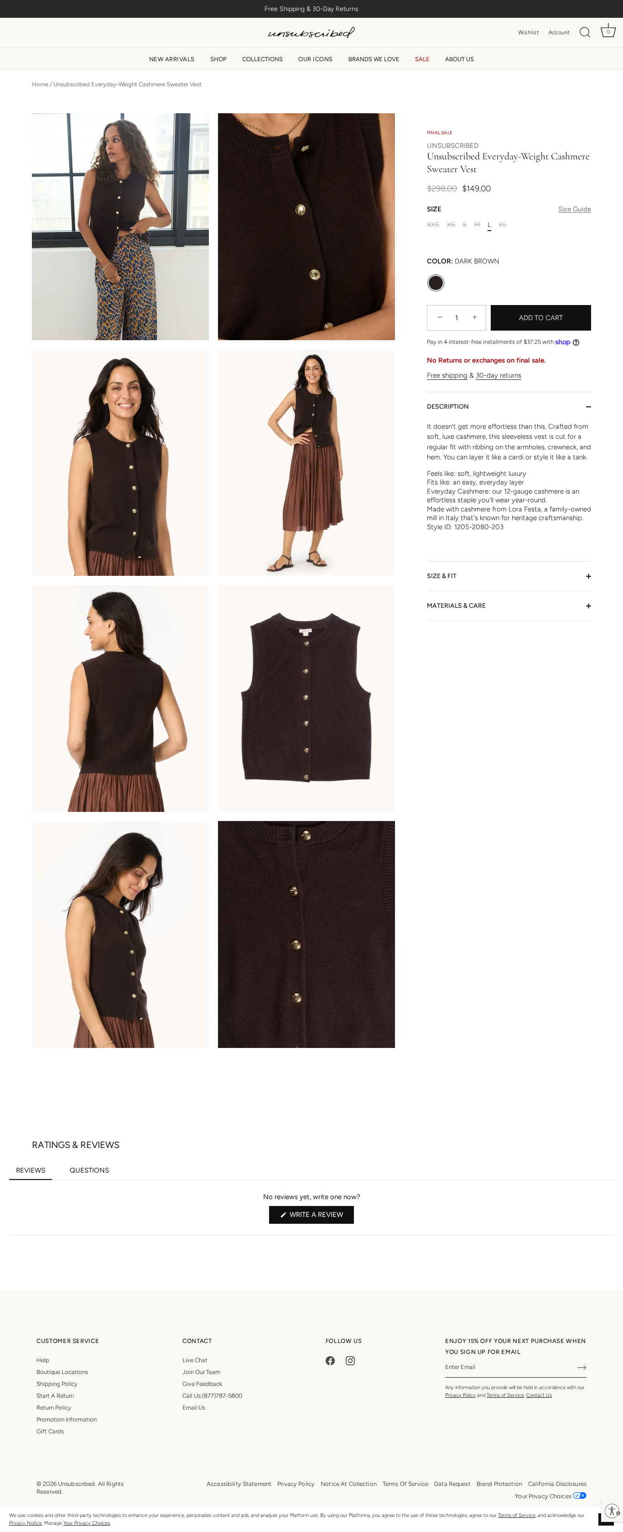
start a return (55, 1395)
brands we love (374, 59)
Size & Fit (442, 576)
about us (459, 59)
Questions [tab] (93, 1173)
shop (218, 59)
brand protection (499, 1483)
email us (193, 1407)
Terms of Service (516, 1515)
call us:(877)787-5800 (212, 1395)
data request (452, 1483)
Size (509, 209)
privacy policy (296, 1483)
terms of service (405, 1483)
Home (40, 84)
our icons (315, 59)
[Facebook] (330, 1360)
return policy (53, 1407)
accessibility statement (239, 1483)
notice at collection (349, 1483)
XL (503, 225)
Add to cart (541, 318)
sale (422, 59)
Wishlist (528, 32)
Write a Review (321, 1217)
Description (448, 407)
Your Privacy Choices (86, 1523)
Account (559, 32)
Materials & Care (456, 606)
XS (451, 225)
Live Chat (195, 1360)
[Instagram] (350, 1360)
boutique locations (62, 1372)
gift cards (50, 1431)
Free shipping (447, 375)
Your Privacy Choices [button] (544, 1496)
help (42, 1360)
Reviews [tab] (34, 1173)
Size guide (574, 209)
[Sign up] (582, 1367)
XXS (433, 225)
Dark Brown (436, 283)
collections (262, 59)
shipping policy (57, 1383)
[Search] (585, 32)
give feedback (202, 1383)
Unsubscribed (452, 146)
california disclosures (557, 1483)
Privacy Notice (25, 1523)
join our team (201, 1372)
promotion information (66, 1419)
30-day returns (498, 375)
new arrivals (172, 59)
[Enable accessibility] (612, 1511)
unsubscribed (76, 1483)
